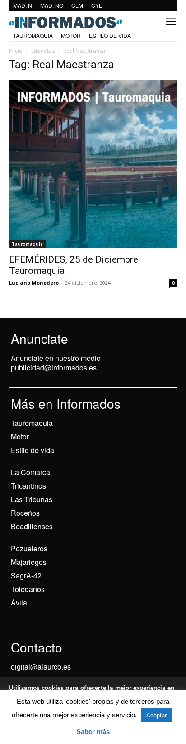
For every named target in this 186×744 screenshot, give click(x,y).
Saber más (93, 731)
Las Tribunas (31, 499)
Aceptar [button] (156, 715)
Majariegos (28, 562)
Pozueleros (29, 548)
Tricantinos (28, 486)
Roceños (25, 513)
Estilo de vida (32, 450)
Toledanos (28, 589)
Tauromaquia (27, 244)
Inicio (16, 51)
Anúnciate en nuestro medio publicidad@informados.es (56, 363)
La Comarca (30, 472)
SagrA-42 (26, 575)
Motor (20, 436)
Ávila (19, 602)
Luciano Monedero (34, 282)
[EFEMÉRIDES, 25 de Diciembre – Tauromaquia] (93, 164)
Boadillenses (32, 526)
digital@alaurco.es (41, 666)
